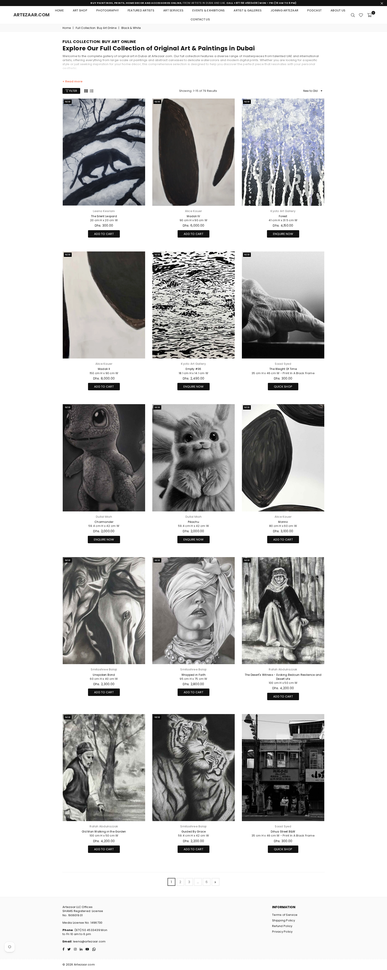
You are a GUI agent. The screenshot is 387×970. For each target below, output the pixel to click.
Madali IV (193, 216)
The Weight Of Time (283, 369)
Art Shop (80, 10)
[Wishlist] (361, 15)
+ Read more (72, 81)
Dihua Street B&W (283, 831)
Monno (283, 522)
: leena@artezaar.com (88, 941)
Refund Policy (282, 926)
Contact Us (200, 19)
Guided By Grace (193, 831)
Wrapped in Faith (193, 675)
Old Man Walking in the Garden (104, 831)
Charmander (104, 522)
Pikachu (193, 522)
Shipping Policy (283, 920)
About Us (338, 10)
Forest (283, 216)
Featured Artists (141, 10)
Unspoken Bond (104, 675)
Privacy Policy (282, 931)
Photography (107, 10)
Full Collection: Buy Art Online (96, 28)
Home (59, 10)
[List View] (91, 91)
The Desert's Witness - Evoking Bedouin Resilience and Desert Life (283, 677)
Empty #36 (193, 369)
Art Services (173, 10)
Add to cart (104, 233)
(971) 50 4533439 (87, 930)
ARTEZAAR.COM (31, 15)
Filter (73, 91)
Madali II (104, 369)
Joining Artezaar (284, 10)
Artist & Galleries (248, 10)
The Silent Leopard (104, 216)
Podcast (314, 10)
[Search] (353, 15)
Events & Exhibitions (208, 10)
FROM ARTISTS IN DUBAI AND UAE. (193, 3)
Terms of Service (284, 915)
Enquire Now (283, 234)
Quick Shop (283, 386)
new (68, 101)
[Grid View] (86, 91)
